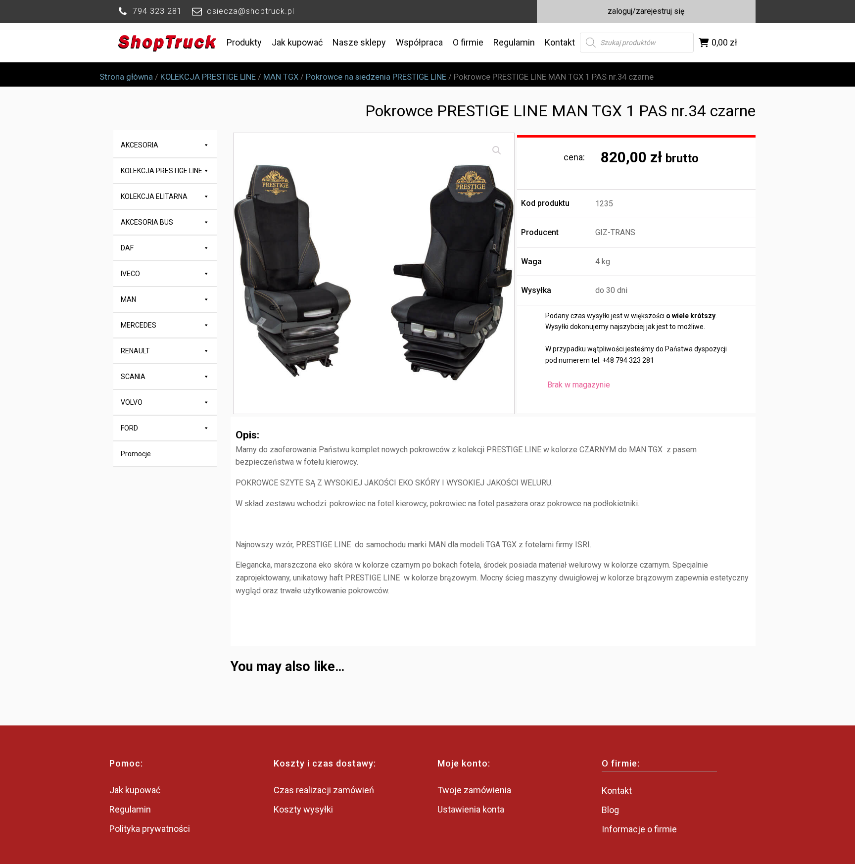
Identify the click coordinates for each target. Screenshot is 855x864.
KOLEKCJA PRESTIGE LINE (208, 77)
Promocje (136, 454)
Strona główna (126, 77)
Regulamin (514, 42)
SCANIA (133, 377)
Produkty (244, 42)
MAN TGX (280, 77)
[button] (497, 150)
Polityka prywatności (149, 828)
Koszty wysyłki (303, 809)
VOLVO (131, 402)
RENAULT (135, 351)
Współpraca (419, 42)
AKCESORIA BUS (147, 222)
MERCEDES (138, 325)
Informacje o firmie (639, 829)
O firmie (468, 42)
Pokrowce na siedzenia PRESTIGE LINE (376, 77)
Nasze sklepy (359, 42)
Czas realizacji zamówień (324, 790)
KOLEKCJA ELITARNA (154, 196)
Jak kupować (297, 42)
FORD (129, 428)
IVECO (130, 274)
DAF (127, 248)
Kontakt (560, 42)
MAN (128, 299)
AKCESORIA (139, 145)
